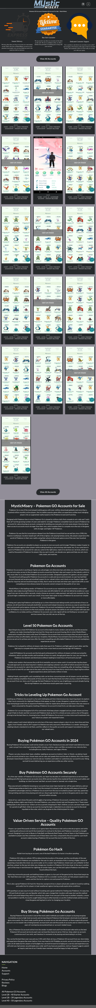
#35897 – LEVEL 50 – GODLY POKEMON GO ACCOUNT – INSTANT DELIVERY (48, 127)
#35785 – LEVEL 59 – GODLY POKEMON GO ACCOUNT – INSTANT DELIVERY (16, 197)
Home (4, 967)
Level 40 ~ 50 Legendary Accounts (17, 1000)
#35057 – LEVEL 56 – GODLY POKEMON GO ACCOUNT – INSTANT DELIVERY (16, 267)
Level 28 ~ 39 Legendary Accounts (17, 997)
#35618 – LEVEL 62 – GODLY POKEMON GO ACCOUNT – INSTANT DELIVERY (80, 337)
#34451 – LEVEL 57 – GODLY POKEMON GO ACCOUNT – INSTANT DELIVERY (16, 127)
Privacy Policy (8, 979)
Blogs (4, 985)
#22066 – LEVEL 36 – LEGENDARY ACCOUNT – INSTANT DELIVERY (48, 197)
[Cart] (83, 4)
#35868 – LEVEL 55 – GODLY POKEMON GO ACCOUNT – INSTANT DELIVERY (80, 127)
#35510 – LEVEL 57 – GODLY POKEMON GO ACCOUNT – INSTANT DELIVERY (16, 337)
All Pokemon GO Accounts (14, 991)
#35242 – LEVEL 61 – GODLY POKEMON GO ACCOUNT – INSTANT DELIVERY (16, 407)
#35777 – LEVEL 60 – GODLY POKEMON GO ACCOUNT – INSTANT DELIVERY (80, 267)
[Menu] (88, 4)
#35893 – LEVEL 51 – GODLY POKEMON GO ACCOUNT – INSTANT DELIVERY (48, 407)
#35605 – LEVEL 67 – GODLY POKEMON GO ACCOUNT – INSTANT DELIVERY (80, 197)
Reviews (5, 982)
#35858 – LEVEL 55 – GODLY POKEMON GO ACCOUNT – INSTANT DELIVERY (48, 337)
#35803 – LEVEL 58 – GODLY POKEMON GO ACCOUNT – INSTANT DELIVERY (16, 478)
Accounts (6, 970)
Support (5, 973)
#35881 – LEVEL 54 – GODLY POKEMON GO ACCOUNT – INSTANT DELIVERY (80, 407)
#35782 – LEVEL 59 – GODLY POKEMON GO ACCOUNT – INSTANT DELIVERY (48, 267)
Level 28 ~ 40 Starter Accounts (15, 994)
